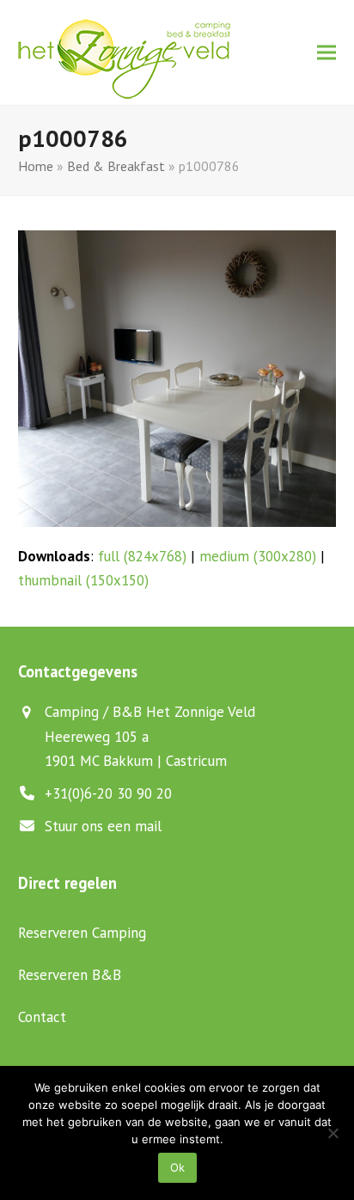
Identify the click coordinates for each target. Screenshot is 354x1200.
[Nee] (332, 1133)
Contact (42, 1016)
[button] (326, 53)
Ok (177, 1167)
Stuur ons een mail (103, 826)
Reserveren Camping (82, 932)
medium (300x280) (257, 556)
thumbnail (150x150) (83, 580)
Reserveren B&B (69, 974)
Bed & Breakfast (116, 165)
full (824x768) (142, 556)
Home (35, 165)
